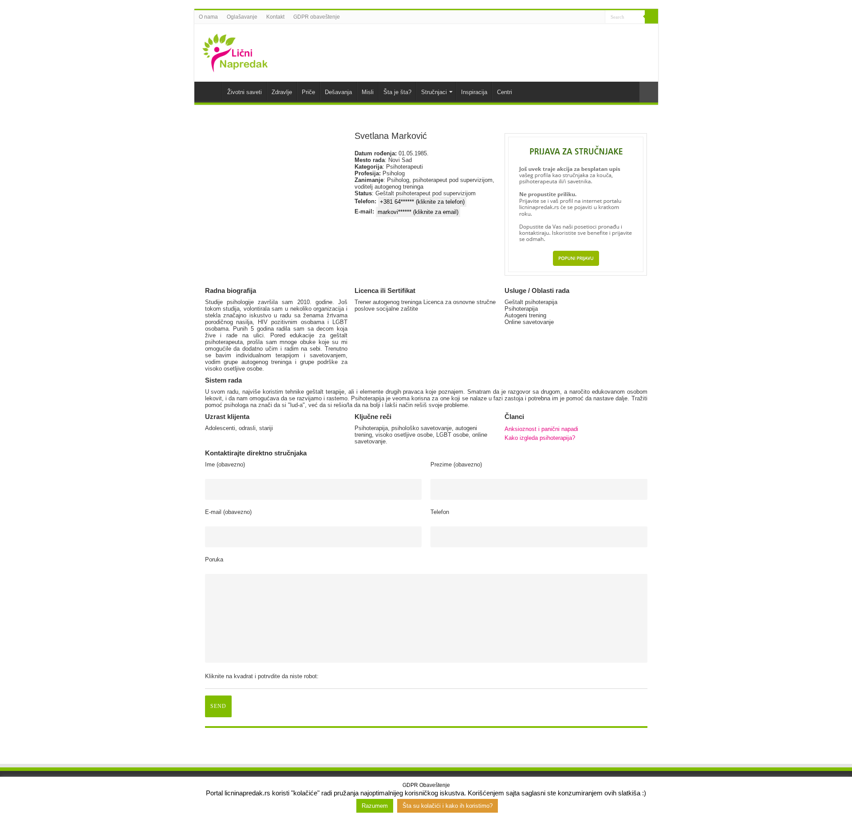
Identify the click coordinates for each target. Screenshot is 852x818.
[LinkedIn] (590, 17)
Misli (368, 92)
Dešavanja (338, 92)
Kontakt (275, 17)
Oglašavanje (242, 17)
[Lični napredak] (235, 51)
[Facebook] (573, 17)
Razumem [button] (375, 805)
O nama (208, 17)
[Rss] (564, 17)
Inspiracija (474, 92)
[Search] (651, 17)
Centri (504, 92)
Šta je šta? (397, 92)
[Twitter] (581, 17)
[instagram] (598, 17)
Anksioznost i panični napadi (541, 429)
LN (210, 91)
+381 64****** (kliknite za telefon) (422, 201)
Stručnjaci (434, 92)
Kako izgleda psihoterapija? (540, 438)
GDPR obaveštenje (316, 17)
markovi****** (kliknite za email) (418, 212)
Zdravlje (282, 92)
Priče (308, 92)
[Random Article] (648, 92)
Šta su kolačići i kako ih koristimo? (447, 805)
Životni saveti (244, 92)
